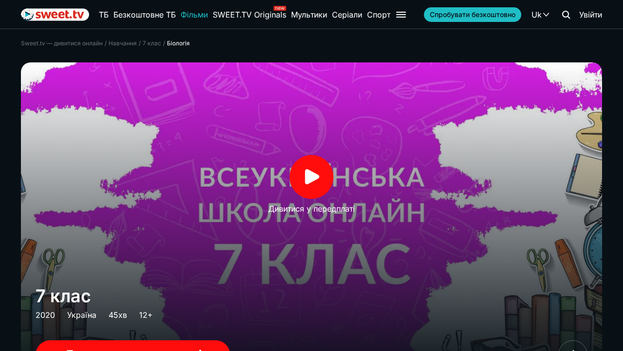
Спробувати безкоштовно (472, 14)
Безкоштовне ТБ (144, 15)
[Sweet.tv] (55, 14)
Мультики (309, 15)
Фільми (194, 15)
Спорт (378, 15)
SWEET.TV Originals (249, 15)
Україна (81, 315)
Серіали (347, 15)
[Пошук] (566, 14)
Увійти (590, 15)
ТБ (104, 15)
